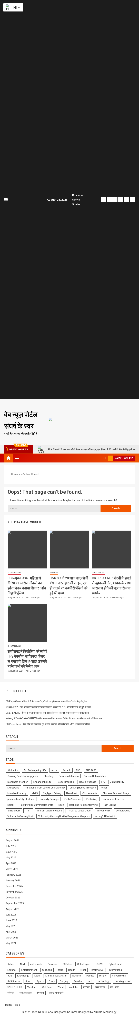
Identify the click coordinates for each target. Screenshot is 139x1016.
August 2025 (12, 909)
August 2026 (12, 840)
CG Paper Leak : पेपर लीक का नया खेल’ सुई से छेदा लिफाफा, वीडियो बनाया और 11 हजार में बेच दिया (48, 724)
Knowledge (23, 975)
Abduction (12, 770)
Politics (90, 975)
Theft (28, 810)
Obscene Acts (89, 793)
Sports (76, 199)
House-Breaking (65, 782)
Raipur (10, 805)
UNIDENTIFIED (14, 987)
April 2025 (11, 932)
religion (103, 975)
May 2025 (11, 926)
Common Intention (69, 776)
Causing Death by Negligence (22, 776)
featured (47, 970)
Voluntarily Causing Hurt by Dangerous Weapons (64, 816)
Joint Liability (117, 782)
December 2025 (14, 886)
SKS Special (13, 981)
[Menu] (17, 458)
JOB (9, 975)
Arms (54, 770)
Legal (37, 975)
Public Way (92, 799)
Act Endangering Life (35, 770)
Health (71, 970)
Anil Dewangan (33, 597)
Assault (67, 770)
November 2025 (14, 891)
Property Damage (49, 799)
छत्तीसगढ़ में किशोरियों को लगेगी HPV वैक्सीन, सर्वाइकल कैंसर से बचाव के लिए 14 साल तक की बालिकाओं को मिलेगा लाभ (54, 718)
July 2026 (11, 846)
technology (104, 981)
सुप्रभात (40, 993)
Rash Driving (109, 805)
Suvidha (78, 981)
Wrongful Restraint (105, 816)
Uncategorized (123, 981)
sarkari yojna (119, 975)
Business (77, 195)
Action (10, 964)
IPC (103, 782)
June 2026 (11, 852)
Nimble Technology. (105, 1012)
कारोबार (86, 987)
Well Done (47, 987)
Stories (76, 204)
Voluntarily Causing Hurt (20, 816)
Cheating (48, 776)
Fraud (60, 970)
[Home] (8, 458)
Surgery (64, 981)
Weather (31, 987)
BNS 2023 (91, 770)
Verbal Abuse (123, 810)
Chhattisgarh (14, 573)
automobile (36, 964)
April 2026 (11, 863)
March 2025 (12, 937)
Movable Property (16, 793)
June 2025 (11, 920)
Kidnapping (13, 787)
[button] (17, 458)
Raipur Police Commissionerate (36, 805)
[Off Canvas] (6, 199)
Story (52, 981)
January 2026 (13, 880)
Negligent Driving (52, 793)
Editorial (11, 970)
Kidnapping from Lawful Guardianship (45, 787)
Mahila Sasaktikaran (56, 975)
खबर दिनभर (100, 987)
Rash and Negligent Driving (83, 805)
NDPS (35, 793)
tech (90, 981)
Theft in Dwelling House (49, 810)
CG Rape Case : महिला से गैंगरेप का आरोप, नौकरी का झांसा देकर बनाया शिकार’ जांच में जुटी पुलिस (46, 701)
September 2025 (15, 903)
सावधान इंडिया (25, 993)
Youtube (73, 987)
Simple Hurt (13, 810)
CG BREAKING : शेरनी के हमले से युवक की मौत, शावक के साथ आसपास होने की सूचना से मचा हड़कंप (47, 712)
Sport (28, 981)
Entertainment (29, 970)
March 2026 (12, 869)
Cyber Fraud (115, 964)
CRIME (99, 964)
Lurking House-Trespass (83, 787)
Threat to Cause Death (79, 810)
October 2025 (13, 897)
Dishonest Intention (17, 782)
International (115, 970)
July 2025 (11, 914)
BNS (78, 770)
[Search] (105, 458)
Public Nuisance (72, 799)
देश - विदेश (114, 987)
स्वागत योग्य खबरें (56, 993)
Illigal (83, 970)
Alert (22, 964)
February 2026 (13, 874)
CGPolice (67, 964)
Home (8, 1004)
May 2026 (11, 857)
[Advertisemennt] (92, 422)
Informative (97, 970)
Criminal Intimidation (95, 776)
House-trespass (87, 782)
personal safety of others (21, 799)
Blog (17, 1004)
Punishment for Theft (114, 799)
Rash (61, 805)
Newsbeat (71, 793)
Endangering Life (42, 782)
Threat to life (104, 810)
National (54, 573)
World (60, 987)
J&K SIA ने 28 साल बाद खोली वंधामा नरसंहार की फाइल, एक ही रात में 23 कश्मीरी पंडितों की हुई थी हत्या (81, 449)
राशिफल (10, 993)
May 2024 (11, 943)
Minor (104, 787)
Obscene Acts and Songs (116, 793)
